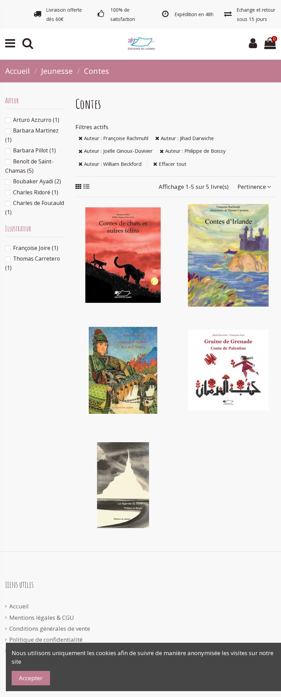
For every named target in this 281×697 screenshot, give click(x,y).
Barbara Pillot (34, 150)
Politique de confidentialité (46, 639)
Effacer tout (171, 163)
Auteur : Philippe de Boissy (194, 150)
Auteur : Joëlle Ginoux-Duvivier (118, 150)
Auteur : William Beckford (112, 163)
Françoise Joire (35, 248)
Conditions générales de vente (49, 628)
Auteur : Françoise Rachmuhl (115, 138)
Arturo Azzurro (36, 120)
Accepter (30, 678)
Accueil (19, 606)
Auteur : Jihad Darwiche (186, 138)
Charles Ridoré (35, 192)
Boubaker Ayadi (37, 181)
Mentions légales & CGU (41, 617)
